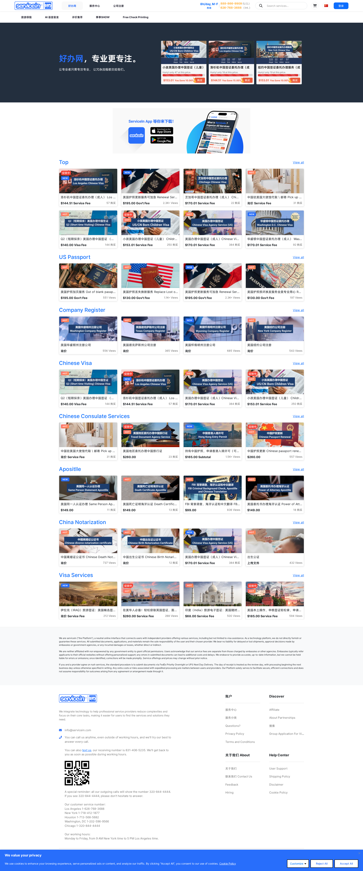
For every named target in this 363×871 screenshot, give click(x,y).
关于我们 (231, 768)
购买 (199, 80)
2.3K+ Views (170, 202)
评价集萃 (77, 17)
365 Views (171, 350)
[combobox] (281, 5)
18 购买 (297, 509)
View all (298, 162)
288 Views (171, 615)
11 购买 (111, 509)
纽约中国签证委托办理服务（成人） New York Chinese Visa (279, 69)
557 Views (295, 456)
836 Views (233, 509)
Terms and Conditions (240, 742)
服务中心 (94, 5)
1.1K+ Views (171, 297)
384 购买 (234, 244)
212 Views (109, 615)
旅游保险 (26, 17)
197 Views (296, 297)
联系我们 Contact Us (238, 776)
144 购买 (110, 244)
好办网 (72, 5)
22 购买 (235, 202)
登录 (341, 5)
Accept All (346, 863)
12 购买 (173, 562)
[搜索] (261, 6)
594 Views (295, 615)
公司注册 (118, 5)
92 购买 (297, 244)
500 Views (233, 615)
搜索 (272, 726)
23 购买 (173, 456)
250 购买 (172, 244)
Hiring (229, 792)
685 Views (233, 350)
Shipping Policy (279, 776)
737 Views (109, 562)
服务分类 (231, 717)
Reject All (321, 863)
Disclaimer (276, 784)
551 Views (109, 297)
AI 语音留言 (52, 17)
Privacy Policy (234, 734)
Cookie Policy (227, 863)
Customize (296, 863)
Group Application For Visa (287, 734)
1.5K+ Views (233, 456)
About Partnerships (282, 717)
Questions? (232, 726)
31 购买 (297, 202)
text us (86, 750)
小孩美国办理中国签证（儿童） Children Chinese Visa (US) (184, 69)
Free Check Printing (135, 17)
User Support (278, 768)
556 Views (109, 350)
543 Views (295, 350)
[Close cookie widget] (359, 853)
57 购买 (111, 202)
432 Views (295, 562)
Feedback (231, 784)
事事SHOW (103, 17)
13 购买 (173, 509)
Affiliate (274, 710)
